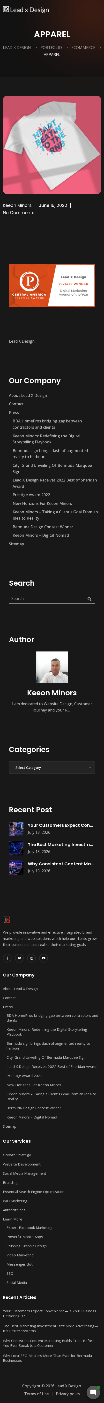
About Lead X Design (28, 395)
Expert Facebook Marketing (29, 1227)
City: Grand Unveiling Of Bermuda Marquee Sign (52, 468)
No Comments (18, 213)
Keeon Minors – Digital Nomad (41, 535)
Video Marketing (20, 1255)
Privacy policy (68, 1393)
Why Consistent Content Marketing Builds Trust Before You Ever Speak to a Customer (49, 1343)
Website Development (22, 1164)
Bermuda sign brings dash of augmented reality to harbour (50, 454)
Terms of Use (36, 1393)
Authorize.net (14, 1209)
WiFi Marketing (15, 1200)
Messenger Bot (20, 1264)
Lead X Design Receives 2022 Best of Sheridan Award (55, 483)
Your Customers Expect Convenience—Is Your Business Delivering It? (49, 1313)
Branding (10, 1182)
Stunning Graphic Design (27, 1245)
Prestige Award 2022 (31, 494)
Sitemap (16, 544)
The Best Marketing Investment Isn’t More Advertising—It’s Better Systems (50, 1328)
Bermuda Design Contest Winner (43, 526)
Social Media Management (24, 1173)
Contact (16, 404)
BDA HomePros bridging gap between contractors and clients (47, 424)
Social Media (17, 1282)
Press (14, 412)
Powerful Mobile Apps (25, 1236)
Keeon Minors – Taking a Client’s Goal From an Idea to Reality (55, 515)
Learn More (12, 1219)
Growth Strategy (17, 1154)
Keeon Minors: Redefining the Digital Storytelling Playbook (46, 439)
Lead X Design (22, 341)
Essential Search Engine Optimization (33, 1191)
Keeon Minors (17, 205)
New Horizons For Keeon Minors (42, 503)
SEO (10, 1273)
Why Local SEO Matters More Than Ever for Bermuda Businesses (47, 1358)
